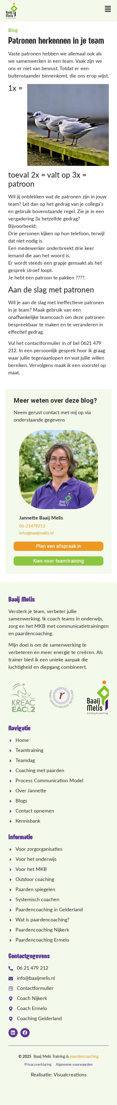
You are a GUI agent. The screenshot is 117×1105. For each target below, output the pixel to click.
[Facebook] (25, 1032)
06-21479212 (32, 526)
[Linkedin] (13, 1032)
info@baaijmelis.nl (36, 533)
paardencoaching (84, 1057)
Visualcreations (70, 1075)
